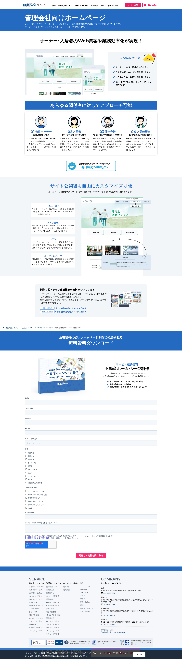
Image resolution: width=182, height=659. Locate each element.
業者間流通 (33, 602)
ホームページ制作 (35, 596)
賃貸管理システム (52, 587)
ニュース (83, 596)
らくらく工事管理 (52, 634)
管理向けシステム (53, 583)
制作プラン (67, 587)
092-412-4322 (109, 624)
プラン (102, 5)
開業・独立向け (85, 602)
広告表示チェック (35, 590)
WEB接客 (32, 624)
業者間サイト (51, 593)
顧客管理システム (35, 593)
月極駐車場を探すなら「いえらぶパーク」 (115, 632)
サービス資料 (133, 5)
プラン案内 (84, 593)
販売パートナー (85, 605)
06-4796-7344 (109, 604)
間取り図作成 (47, 308)
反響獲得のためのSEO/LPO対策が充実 (94, 166)
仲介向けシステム (36, 583)
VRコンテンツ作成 (36, 618)
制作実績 (66, 590)
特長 (54, 5)
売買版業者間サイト (36, 606)
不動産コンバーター (36, 587)
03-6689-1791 (109, 593)
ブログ (82, 599)
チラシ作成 (33, 612)
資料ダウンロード (86, 608)
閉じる (139, 654)
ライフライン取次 (35, 621)
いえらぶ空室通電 (52, 627)
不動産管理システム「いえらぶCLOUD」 (19, 328)
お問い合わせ (152, 5)
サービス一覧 (85, 586)
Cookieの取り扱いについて (55, 656)
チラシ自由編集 (47, 312)
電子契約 (49, 599)
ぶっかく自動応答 (52, 596)
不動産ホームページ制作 (45, 328)
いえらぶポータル (35, 599)
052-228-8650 (109, 615)
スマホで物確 (34, 609)
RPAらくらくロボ (35, 631)
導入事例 (83, 589)
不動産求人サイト (35, 627)
